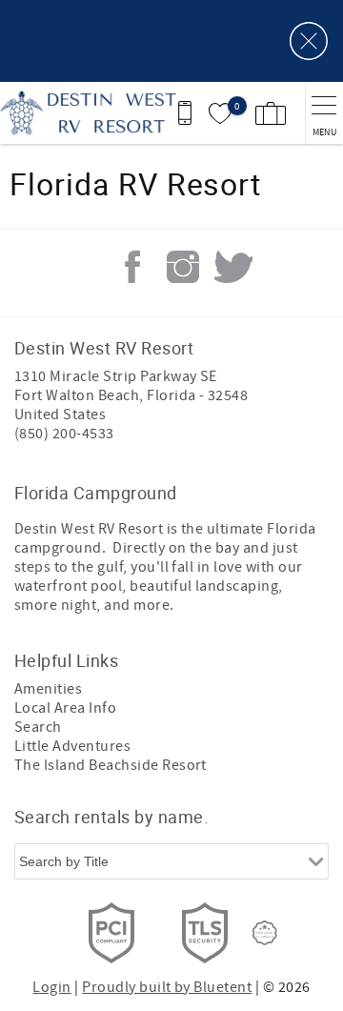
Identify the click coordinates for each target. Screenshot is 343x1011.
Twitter (233, 267)
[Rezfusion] (265, 932)
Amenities (48, 688)
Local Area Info (65, 708)
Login (51, 987)
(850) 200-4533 (64, 433)
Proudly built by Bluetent (167, 987)
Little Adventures (72, 746)
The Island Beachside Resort (110, 765)
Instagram (183, 267)
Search (38, 727)
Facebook (132, 267)
